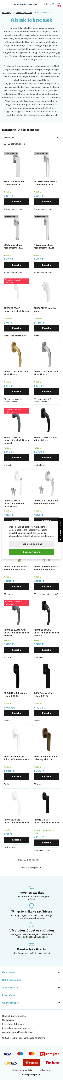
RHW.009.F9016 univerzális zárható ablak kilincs (14, 503)
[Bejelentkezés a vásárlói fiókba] (52, 4)
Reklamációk (8, 1020)
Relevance (31, 137)
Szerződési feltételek (13, 1024)
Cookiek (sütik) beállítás (14, 1016)
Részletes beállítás (31, 543)
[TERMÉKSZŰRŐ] (60, 540)
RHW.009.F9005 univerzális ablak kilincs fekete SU (46, 633)
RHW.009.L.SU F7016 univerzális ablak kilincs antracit (16, 633)
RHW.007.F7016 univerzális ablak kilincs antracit (16, 440)
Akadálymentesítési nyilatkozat (17, 1032)
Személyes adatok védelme (16, 1028)
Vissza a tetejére (31, 867)
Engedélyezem (31, 551)
